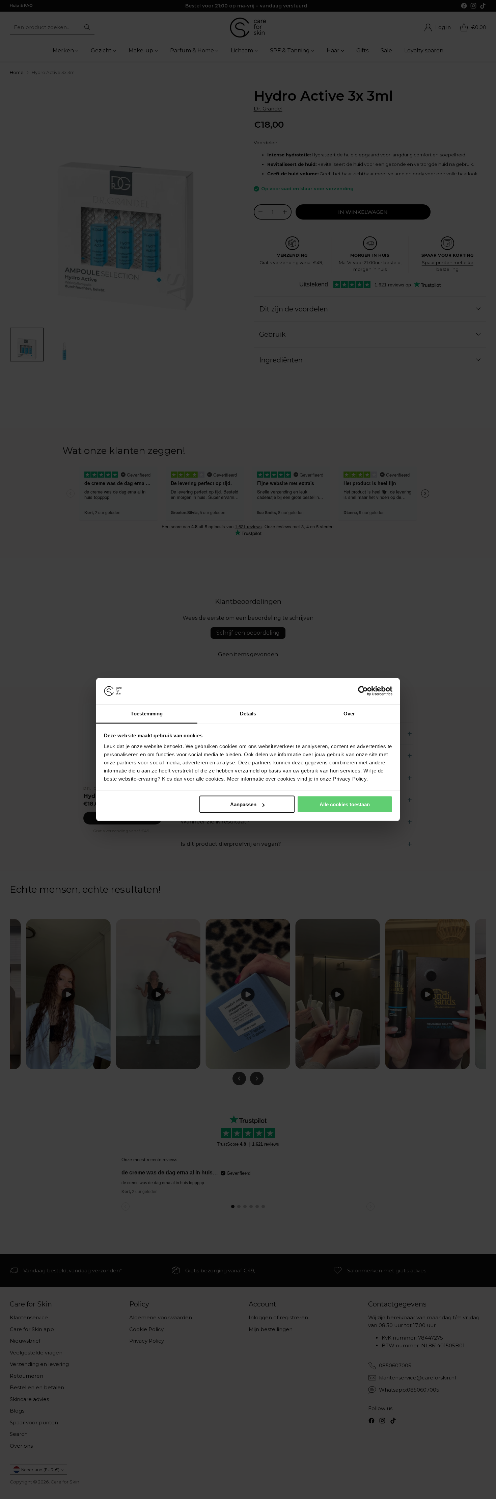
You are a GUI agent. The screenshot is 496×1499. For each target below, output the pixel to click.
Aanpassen (243, 804)
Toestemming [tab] (147, 713)
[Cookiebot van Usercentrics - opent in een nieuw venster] (362, 691)
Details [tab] (248, 713)
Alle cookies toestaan (345, 804)
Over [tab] (349, 713)
